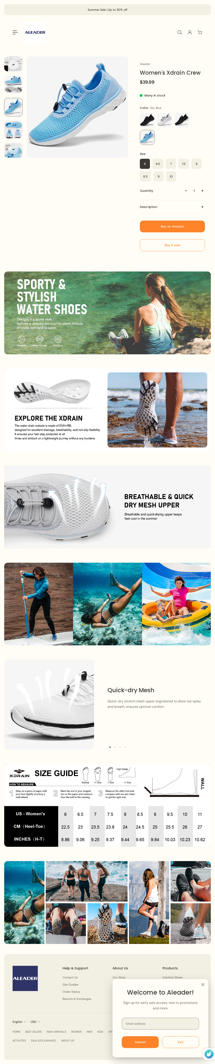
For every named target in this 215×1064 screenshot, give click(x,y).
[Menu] (15, 32)
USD (33, 1022)
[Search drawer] (180, 32)
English (17, 1022)
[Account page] (190, 32)
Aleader (145, 64)
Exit (181, 1042)
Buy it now (172, 245)
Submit (140, 1042)
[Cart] (200, 32)
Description (148, 207)
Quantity (146, 191)
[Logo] (35, 32)
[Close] (203, 984)
